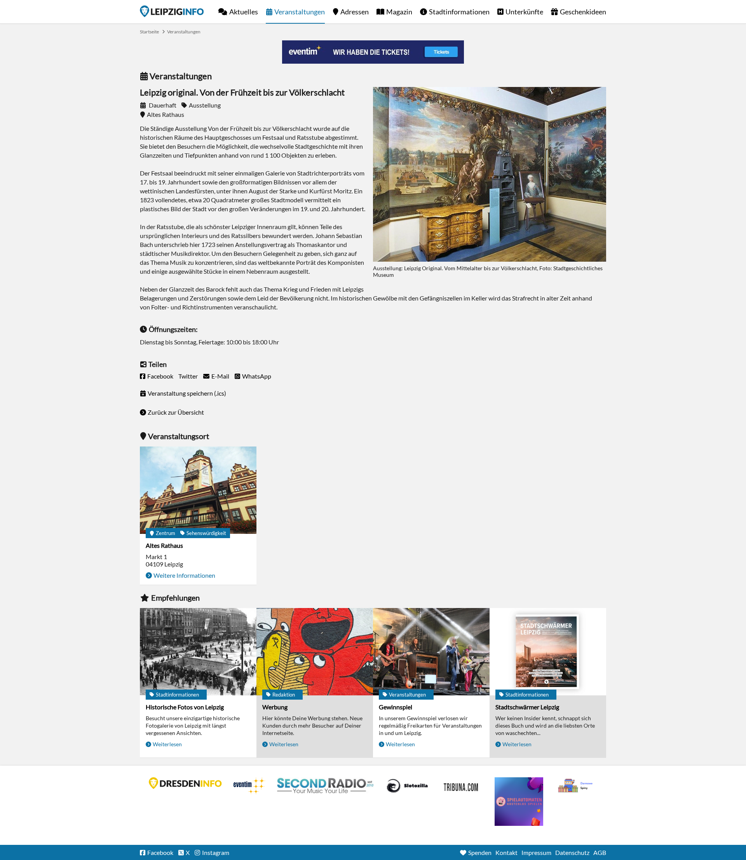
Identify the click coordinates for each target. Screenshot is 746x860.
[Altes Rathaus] (198, 490)
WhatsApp (256, 376)
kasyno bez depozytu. (576, 785)
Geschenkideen (583, 11)
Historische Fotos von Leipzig (185, 707)
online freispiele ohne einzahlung (519, 801)
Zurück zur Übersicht (176, 412)
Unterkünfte (524, 11)
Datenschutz (572, 852)
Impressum (536, 852)
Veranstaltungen (299, 11)
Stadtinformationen (459, 11)
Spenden (480, 852)
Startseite (172, 11)
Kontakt (506, 852)
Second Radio (325, 785)
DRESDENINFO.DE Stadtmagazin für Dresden (185, 783)
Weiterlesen (167, 744)
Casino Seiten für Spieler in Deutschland (407, 785)
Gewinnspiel (395, 707)
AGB (599, 852)
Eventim (249, 785)
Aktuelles (243, 11)
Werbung (275, 707)
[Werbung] (314, 651)
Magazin (399, 11)
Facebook (160, 376)
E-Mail (220, 376)
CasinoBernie (461, 785)
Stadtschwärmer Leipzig (527, 707)
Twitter (188, 376)
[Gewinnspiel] (431, 651)
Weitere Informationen (184, 575)
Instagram (215, 852)
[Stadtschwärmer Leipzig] (548, 651)
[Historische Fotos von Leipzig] (198, 651)
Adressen (354, 11)
